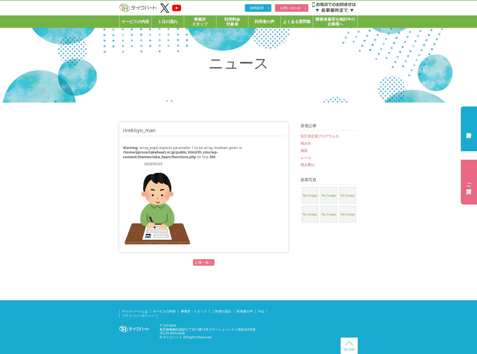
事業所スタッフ (200, 21)
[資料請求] (469, 128)
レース (306, 157)
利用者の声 (265, 21)
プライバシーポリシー (138, 315)
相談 (304, 150)
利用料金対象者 (232, 21)
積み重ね (308, 164)
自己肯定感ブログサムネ (320, 136)
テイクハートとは (135, 311)
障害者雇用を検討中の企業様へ (335, 21)
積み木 (306, 143)
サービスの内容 (135, 21)
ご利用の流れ (221, 311)
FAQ (261, 311)
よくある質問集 (297, 21)
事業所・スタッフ (194, 311)
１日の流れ (168, 21)
